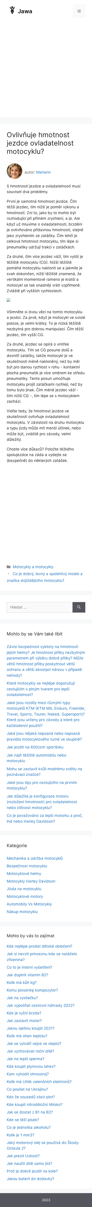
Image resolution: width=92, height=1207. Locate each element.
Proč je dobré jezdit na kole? (32, 1171)
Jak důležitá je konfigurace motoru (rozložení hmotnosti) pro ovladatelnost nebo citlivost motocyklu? (42, 802)
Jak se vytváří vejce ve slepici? (34, 1043)
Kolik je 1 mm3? (20, 1135)
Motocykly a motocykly (33, 567)
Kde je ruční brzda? (24, 1013)
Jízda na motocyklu (24, 889)
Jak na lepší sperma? (25, 1059)
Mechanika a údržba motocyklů (35, 858)
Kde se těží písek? (23, 1120)
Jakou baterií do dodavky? (30, 1179)
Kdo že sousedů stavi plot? (31, 1097)
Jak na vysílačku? (22, 998)
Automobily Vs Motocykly (29, 904)
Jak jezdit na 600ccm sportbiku (35, 747)
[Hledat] (79, 607)
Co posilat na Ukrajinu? (27, 1089)
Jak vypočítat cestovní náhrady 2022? (41, 1005)
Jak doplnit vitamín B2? (27, 975)
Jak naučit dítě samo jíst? (29, 1163)
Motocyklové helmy (24, 873)
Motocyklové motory (25, 896)
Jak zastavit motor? (24, 1020)
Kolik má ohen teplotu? (27, 1036)
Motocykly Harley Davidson (31, 881)
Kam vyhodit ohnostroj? (28, 1074)
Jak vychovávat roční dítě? (30, 1051)
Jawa (25, 11)
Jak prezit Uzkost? (23, 1156)
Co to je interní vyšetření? (29, 967)
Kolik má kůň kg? (22, 982)
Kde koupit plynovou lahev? (31, 1066)
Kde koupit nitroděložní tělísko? (35, 1104)
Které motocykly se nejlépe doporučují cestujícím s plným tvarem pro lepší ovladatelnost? (41, 689)
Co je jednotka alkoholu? (29, 1127)
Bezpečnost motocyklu (27, 866)
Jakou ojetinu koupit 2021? (30, 1028)
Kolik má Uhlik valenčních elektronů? (39, 1081)
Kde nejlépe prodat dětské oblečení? (39, 946)
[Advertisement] (46, 71)
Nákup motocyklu (22, 911)
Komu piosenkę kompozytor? (32, 990)
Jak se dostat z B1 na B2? (30, 1112)
